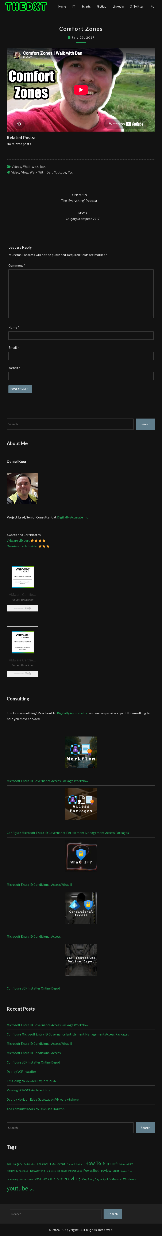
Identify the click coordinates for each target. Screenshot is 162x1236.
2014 (9, 1164)
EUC (53, 1164)
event (61, 1164)
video (15, 172)
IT (73, 6)
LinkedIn (118, 6)
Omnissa (51, 1170)
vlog (24, 172)
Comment (16, 265)
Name (13, 327)
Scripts (86, 6)
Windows (129, 1179)
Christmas (42, 1164)
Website (14, 368)
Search (145, 424)
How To (93, 1163)
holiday (80, 1164)
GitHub (101, 6)
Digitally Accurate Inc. (73, 517)
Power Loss (75, 1171)
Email (13, 347)
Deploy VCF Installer (21, 1071)
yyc (70, 172)
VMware (115, 1179)
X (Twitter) (137, 6)
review (106, 1170)
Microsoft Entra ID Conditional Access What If (39, 884)
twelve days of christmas (20, 1179)
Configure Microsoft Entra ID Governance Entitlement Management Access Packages (68, 833)
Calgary (17, 1164)
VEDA (38, 1179)
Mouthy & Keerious (17, 1170)
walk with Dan (41, 172)
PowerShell (91, 1171)
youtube (60, 172)
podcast (62, 1170)
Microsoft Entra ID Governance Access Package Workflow (47, 781)
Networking (37, 1171)
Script (116, 1170)
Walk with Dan (34, 166)
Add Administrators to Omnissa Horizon (36, 1109)
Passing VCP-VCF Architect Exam (30, 1090)
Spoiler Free (126, 1171)
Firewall (71, 1164)
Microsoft (110, 1163)
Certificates (29, 1164)
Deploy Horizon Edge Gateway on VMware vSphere (43, 1099)
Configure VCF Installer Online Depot (33, 988)
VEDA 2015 (49, 1179)
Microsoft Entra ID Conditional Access (34, 936)
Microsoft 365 (126, 1164)
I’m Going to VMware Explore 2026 (31, 1081)
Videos (16, 166)
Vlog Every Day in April (95, 1179)
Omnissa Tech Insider (22, 546)
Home (62, 6)
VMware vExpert (18, 540)
